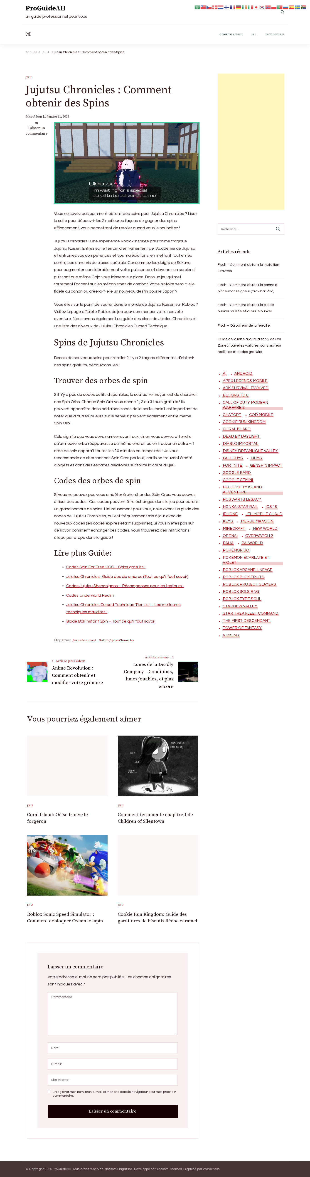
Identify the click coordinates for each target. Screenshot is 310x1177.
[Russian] (286, 7)
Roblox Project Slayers (249, 584)
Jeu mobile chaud (84, 640)
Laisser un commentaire (36, 131)
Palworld (252, 543)
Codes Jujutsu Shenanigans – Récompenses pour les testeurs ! (125, 586)
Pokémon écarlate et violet (246, 560)
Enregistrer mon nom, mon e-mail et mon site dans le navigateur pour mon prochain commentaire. (114, 1094)
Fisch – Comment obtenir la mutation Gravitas (248, 268)
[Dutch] (221, 7)
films (256, 458)
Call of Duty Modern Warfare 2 (245, 405)
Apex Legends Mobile (245, 381)
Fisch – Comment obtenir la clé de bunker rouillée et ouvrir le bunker (246, 308)
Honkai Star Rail (240, 507)
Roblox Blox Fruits (243, 577)
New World (265, 529)
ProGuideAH (46, 8)
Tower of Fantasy (242, 628)
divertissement (231, 34)
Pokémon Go (236, 550)
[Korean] (262, 7)
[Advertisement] (251, 142)
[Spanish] (292, 7)
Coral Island (237, 429)
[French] (233, 7)
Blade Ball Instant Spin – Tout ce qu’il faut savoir (110, 621)
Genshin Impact (266, 465)
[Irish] (245, 7)
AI (224, 374)
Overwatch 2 (259, 536)
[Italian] (250, 7)
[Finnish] (227, 7)
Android (243, 374)
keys (228, 521)
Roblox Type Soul (242, 599)
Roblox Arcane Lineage (247, 570)
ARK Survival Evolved (245, 388)
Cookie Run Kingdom (244, 422)
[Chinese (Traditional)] (203, 7)
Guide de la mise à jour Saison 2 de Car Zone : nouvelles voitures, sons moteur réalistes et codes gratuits (249, 345)
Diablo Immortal (240, 444)
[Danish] (215, 7)
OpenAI (230, 536)
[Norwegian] (268, 7)
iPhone (230, 514)
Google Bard (237, 473)
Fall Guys (233, 458)
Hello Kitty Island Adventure (242, 489)
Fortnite (232, 465)
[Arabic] (197, 7)
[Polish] (274, 7)
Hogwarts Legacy (242, 499)
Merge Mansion (257, 521)
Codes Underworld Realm (90, 595)
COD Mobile (261, 415)
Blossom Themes (169, 1169)
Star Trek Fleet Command (250, 613)
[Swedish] (298, 7)
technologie (275, 34)
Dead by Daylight (241, 436)
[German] (239, 7)
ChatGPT (232, 415)
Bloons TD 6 (235, 395)
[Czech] (209, 7)
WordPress (211, 1169)
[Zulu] (304, 7)
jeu (254, 34)
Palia (228, 543)
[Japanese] (256, 7)
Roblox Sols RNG (241, 592)
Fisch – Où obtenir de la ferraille (244, 325)
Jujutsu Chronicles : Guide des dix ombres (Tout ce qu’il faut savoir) (127, 576)
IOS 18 (271, 507)
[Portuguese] (280, 7)
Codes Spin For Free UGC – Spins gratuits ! (105, 567)
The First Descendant (246, 621)
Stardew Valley (240, 606)
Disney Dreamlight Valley (250, 451)
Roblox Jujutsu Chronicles (116, 640)
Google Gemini (238, 480)
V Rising (231, 635)
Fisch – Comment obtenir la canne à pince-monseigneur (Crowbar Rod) (247, 288)
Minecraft (234, 529)
